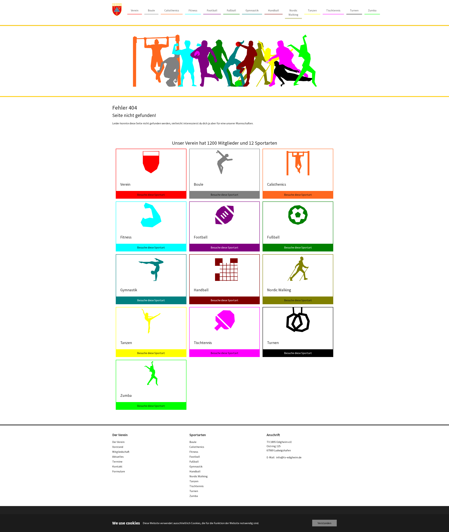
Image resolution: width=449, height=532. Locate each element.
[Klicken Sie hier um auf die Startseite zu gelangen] (117, 9)
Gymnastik (195, 466)
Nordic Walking (198, 476)
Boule (192, 442)
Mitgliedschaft (120, 451)
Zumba (193, 496)
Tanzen (193, 481)
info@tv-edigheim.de (288, 457)
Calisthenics (196, 447)
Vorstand (117, 447)
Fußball (194, 461)
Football (194, 456)
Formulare (118, 471)
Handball (194, 471)
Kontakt (117, 466)
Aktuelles (118, 456)
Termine (117, 461)
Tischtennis (196, 486)
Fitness (193, 451)
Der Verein (118, 442)
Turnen (193, 491)
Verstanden (324, 523)
